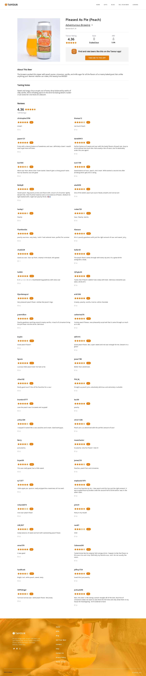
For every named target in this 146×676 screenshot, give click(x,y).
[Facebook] (17, 648)
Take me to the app (97, 58)
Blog (113, 4)
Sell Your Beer (124, 4)
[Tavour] (19, 634)
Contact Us (60, 653)
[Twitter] (14, 648)
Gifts (105, 4)
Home (98, 4)
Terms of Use (60, 662)
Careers (135, 4)
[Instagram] (19, 648)
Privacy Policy (61, 657)
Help (57, 649)
